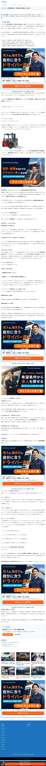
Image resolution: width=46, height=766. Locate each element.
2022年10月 (3, 739)
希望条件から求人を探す (23, 713)
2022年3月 (3, 742)
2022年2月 (3, 744)
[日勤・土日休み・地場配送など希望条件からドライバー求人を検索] (23, 380)
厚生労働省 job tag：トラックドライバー (10, 646)
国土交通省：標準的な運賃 (7, 644)
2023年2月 (3, 730)
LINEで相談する (18, 634)
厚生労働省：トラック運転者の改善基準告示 (10, 642)
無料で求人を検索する (8, 634)
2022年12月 (3, 735)
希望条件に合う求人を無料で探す (23, 86)
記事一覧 (28, 725)
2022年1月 (3, 746)
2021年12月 (3, 749)
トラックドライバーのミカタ (23, 754)
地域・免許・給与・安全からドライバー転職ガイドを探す (23, 91)
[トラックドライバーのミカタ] (4, 1)
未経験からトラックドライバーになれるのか (15, 106)
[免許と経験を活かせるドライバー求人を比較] (23, 172)
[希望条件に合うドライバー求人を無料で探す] (23, 63)
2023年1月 (3, 732)
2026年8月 (3, 725)
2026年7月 (3, 728)
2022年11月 (3, 737)
